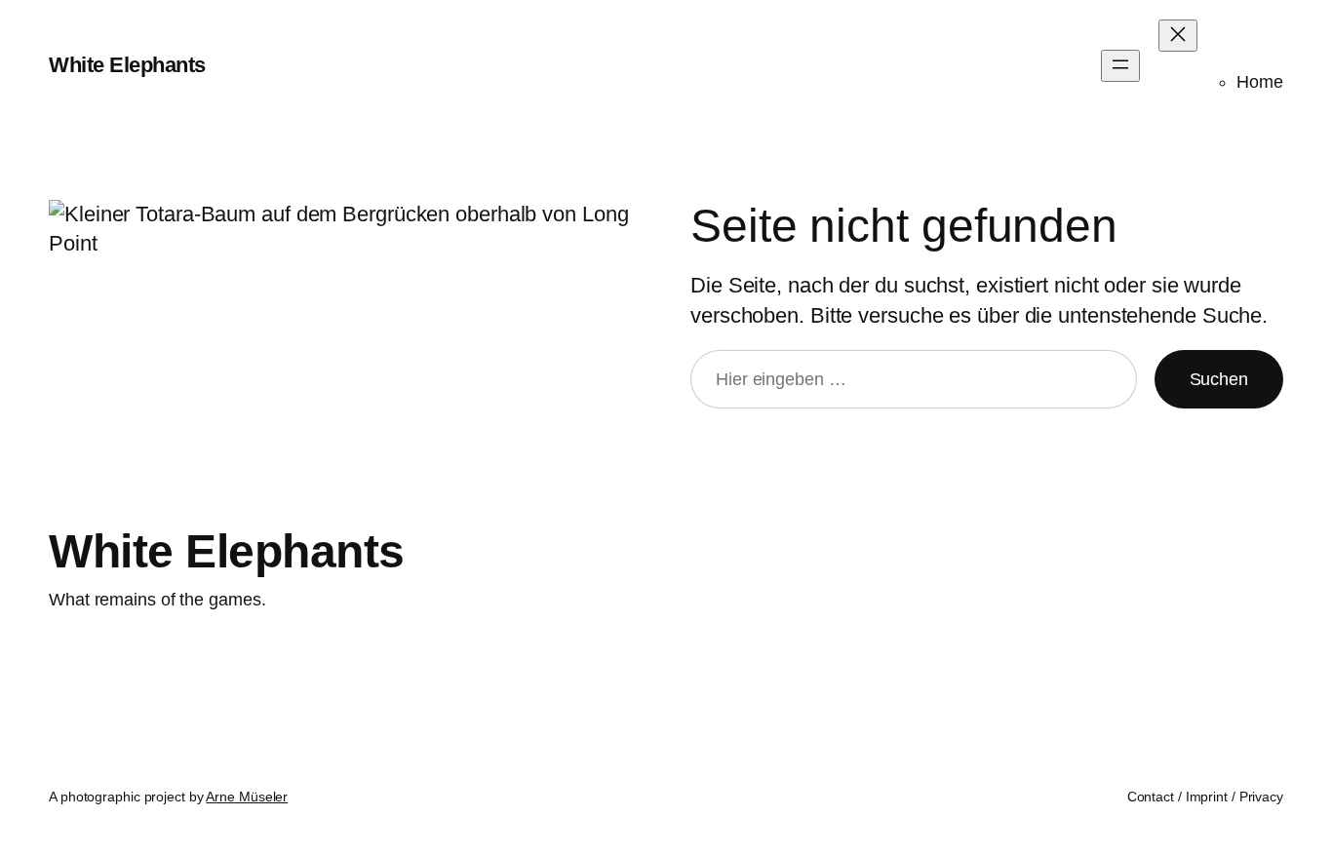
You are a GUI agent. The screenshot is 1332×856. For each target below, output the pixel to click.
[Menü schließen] (1177, 35)
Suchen (1219, 379)
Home (1259, 82)
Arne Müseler (247, 796)
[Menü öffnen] (1120, 66)
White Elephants (127, 65)
